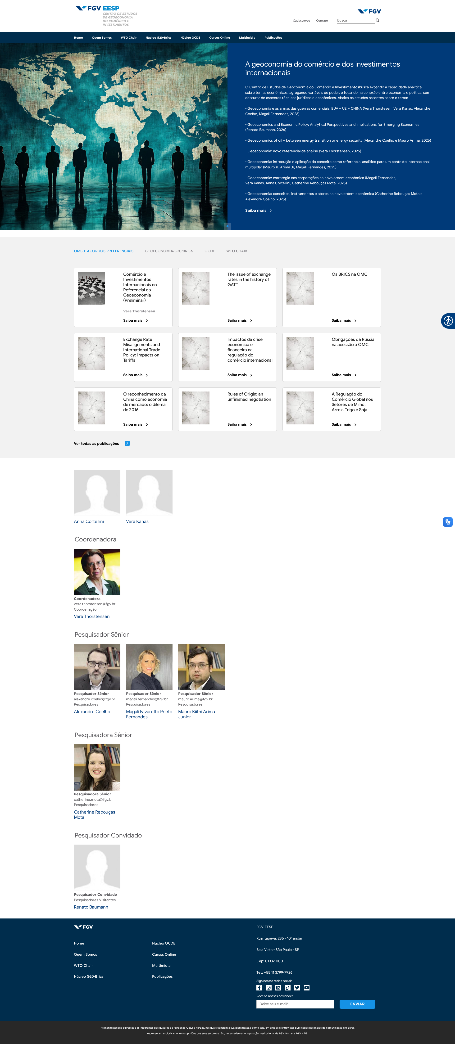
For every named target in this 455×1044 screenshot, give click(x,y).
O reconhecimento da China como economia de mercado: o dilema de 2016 (145, 402)
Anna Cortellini (89, 521)
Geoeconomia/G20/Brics (169, 251)
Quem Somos (102, 37)
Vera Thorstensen (139, 311)
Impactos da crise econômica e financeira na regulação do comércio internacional (250, 350)
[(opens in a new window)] (369, 11)
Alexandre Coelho (92, 711)
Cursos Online (219, 37)
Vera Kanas (137, 521)
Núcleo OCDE (190, 37)
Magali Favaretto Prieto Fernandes (149, 714)
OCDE (210, 251)
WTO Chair (129, 37)
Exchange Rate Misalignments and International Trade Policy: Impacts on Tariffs (141, 350)
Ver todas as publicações (96, 443)
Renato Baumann (91, 907)
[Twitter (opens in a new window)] (297, 987)
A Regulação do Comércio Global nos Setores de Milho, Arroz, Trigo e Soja (352, 402)
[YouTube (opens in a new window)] (306, 987)
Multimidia (247, 37)
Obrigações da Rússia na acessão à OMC (353, 342)
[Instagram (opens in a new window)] (269, 987)
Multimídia (161, 965)
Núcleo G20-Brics (158, 37)
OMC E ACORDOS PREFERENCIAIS (103, 251)
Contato (322, 20)
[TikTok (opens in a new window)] (288, 987)
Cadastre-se (301, 20)
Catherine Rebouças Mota (94, 814)
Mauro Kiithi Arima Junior (196, 714)
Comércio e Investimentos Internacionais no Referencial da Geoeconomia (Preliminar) (140, 287)
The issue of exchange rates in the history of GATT (249, 279)
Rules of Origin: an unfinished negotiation (249, 397)
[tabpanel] (227, 136)
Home (78, 37)
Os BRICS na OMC (349, 274)
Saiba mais (255, 210)
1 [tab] (227, 226)
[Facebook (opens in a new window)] (259, 987)
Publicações (273, 37)
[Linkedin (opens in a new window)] (278, 987)
